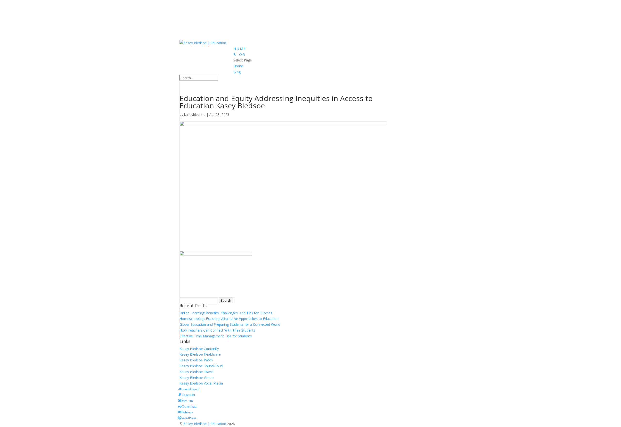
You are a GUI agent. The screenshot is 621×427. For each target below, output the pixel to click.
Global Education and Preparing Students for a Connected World (230, 324)
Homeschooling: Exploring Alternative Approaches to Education (229, 318)
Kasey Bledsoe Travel (196, 371)
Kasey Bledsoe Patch (196, 360)
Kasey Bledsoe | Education (204, 423)
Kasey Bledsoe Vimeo (197, 377)
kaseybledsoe (194, 114)
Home (239, 48)
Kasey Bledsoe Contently (199, 348)
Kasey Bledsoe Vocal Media (201, 383)
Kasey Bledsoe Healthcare (200, 354)
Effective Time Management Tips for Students (216, 336)
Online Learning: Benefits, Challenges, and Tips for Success (226, 313)
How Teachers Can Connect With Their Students (217, 330)
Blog (239, 54)
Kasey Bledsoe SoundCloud (201, 366)
